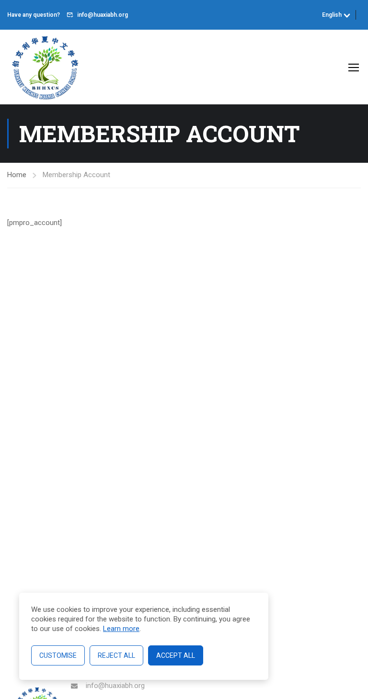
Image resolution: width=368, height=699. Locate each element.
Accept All (175, 655)
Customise (58, 655)
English (332, 14)
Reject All (116, 655)
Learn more (121, 628)
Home (16, 174)
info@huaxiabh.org (102, 14)
